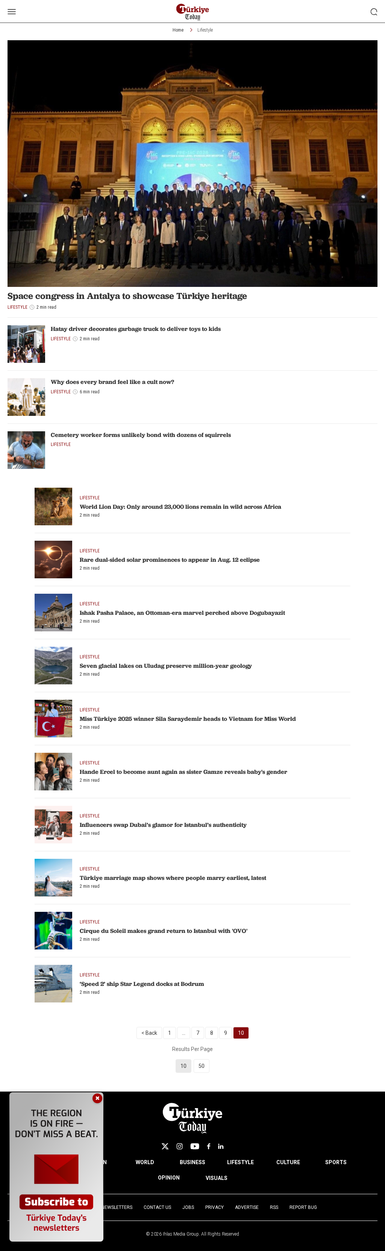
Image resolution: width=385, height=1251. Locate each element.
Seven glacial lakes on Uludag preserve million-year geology (166, 665)
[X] (165, 1146)
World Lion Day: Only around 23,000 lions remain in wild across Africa (180, 506)
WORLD (145, 1162)
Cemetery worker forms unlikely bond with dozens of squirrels (141, 434)
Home (178, 30)
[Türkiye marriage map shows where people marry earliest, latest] (53, 877)
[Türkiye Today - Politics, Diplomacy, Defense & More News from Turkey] (192, 12)
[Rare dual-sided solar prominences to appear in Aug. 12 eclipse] (53, 559)
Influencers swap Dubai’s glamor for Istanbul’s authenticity (163, 824)
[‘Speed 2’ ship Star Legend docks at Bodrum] (53, 983)
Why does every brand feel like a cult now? (112, 381)
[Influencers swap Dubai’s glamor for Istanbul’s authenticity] (53, 824)
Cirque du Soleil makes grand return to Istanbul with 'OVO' (163, 930)
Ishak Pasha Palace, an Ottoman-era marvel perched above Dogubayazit (182, 612)
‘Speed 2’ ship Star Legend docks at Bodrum (142, 983)
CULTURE (288, 1162)
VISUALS (216, 1178)
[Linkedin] (221, 1146)
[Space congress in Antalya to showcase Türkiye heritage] (192, 163)
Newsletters (117, 1207)
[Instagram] (179, 1146)
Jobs (188, 1207)
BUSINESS (192, 1162)
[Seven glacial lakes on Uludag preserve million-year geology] (53, 665)
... (183, 1033)
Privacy (214, 1207)
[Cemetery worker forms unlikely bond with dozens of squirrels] (26, 450)
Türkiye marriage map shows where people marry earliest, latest (173, 877)
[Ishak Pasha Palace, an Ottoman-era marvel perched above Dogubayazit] (53, 612)
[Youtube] (194, 1146)
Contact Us (157, 1207)
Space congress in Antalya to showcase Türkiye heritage (127, 295)
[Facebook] (209, 1146)
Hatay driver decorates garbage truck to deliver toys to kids (136, 328)
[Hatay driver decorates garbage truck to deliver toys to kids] (26, 344)
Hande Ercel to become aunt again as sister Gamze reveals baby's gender (183, 771)
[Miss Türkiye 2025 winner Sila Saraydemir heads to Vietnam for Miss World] (53, 718)
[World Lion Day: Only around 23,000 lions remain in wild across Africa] (53, 506)
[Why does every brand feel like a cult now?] (26, 397)
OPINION (169, 1178)
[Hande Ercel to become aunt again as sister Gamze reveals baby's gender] (53, 771)
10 (241, 1033)
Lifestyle (205, 30)
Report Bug (303, 1207)
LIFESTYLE (240, 1162)
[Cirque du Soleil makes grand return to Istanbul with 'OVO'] (53, 930)
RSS (274, 1207)
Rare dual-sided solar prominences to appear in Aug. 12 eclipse (170, 559)
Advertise (247, 1207)
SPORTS (336, 1162)
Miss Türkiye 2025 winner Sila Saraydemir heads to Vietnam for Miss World (188, 718)
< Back (149, 1033)
